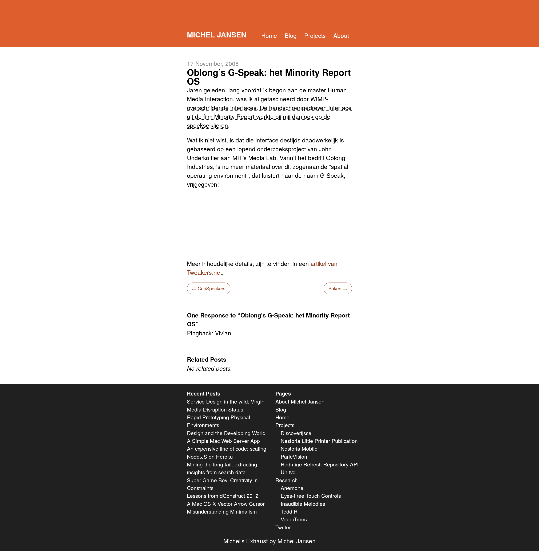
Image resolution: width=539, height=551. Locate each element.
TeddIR (289, 511)
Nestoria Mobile (299, 448)
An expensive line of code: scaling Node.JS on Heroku (226, 452)
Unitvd (288, 472)
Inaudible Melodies (303, 503)
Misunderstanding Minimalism (222, 511)
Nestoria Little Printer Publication (319, 440)
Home (269, 35)
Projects (315, 35)
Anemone (292, 487)
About (341, 35)
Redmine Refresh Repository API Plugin (328, 464)
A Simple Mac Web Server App (223, 440)
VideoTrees (294, 519)
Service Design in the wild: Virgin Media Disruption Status (225, 405)
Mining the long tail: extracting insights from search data (222, 468)
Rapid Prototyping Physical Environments (218, 421)
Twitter (283, 527)
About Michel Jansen (299, 401)
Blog (291, 35)
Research (286, 480)
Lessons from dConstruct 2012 (222, 495)
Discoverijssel (297, 433)
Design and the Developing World (226, 433)
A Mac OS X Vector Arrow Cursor (226, 503)
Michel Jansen (216, 34)
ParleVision (294, 456)
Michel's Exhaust (245, 540)
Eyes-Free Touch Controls (311, 495)
